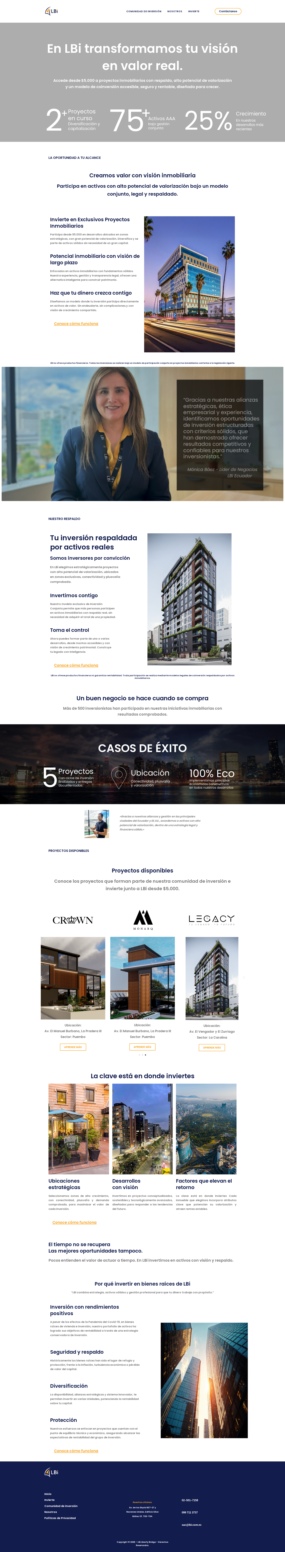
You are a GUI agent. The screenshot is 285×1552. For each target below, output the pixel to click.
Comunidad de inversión (143, 11)
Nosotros (174, 11)
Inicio (47, 1494)
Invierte (193, 11)
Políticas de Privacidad (60, 1518)
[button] (228, 11)
